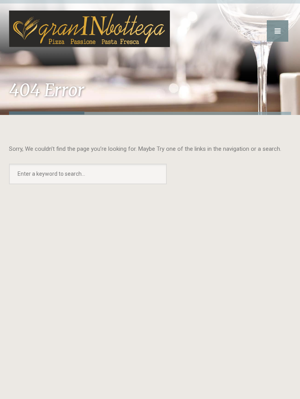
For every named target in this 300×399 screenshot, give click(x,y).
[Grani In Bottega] (89, 23)
